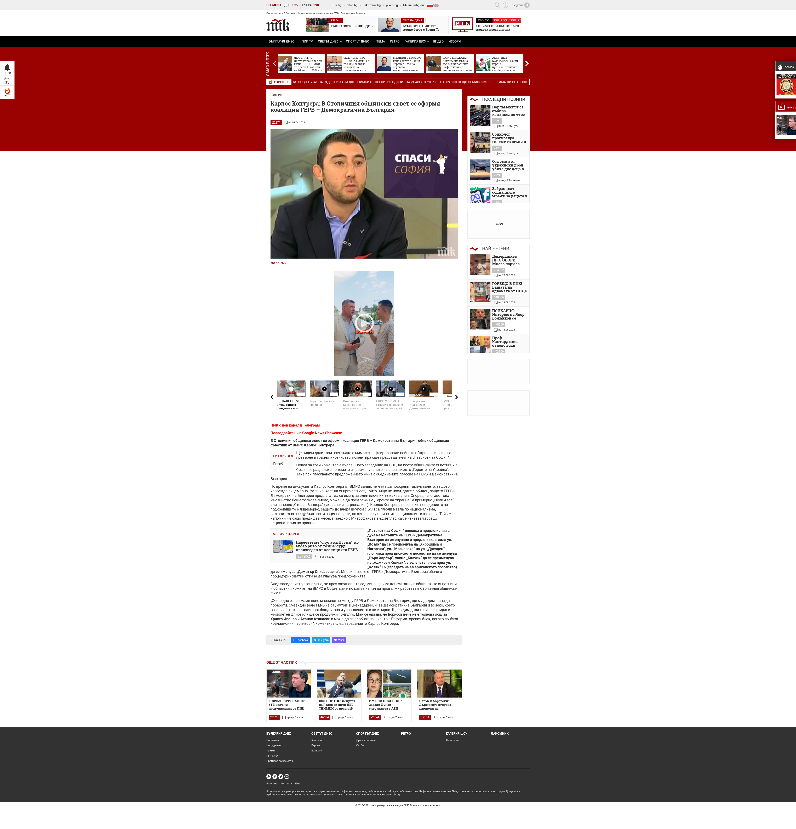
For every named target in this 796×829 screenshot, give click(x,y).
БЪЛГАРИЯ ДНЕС (281, 41)
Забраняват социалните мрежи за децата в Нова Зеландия (509, 192)
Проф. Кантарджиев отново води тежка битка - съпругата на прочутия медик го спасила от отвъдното (508, 341)
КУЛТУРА (272, 755)
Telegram (323, 640)
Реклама (272, 783)
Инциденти (273, 745)
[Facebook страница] (274, 776)
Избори (455, 41)
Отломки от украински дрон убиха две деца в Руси (508, 165)
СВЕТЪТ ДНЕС (328, 41)
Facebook (302, 640)
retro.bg (352, 5)
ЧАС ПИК (276, 95)
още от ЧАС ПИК (281, 662)
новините (274, 5)
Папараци (452, 740)
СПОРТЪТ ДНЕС (357, 41)
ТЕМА (380, 41)
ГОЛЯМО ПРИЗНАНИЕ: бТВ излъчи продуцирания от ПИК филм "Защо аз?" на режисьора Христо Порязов (287, 705)
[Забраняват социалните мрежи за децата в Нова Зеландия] (480, 197)
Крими (270, 750)
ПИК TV (307, 41)
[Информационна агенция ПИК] (278, 24)
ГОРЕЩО (281, 82)
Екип (298, 783)
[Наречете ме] (283, 546)
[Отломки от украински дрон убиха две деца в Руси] (480, 169)
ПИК (283, 263)
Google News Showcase (322, 433)
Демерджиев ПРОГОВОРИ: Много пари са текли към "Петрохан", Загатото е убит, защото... (507, 260)
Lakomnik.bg (372, 5)
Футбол (360, 745)
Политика (272, 740)
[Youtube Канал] (286, 776)
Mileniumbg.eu (413, 5)
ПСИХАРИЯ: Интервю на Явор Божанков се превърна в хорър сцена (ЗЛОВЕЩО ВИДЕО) (509, 314)
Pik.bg (336, 5)
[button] (527, 63)
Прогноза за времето (279, 760)
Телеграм (311, 425)
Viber (341, 640)
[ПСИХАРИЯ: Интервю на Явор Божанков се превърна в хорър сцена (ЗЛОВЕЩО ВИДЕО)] (480, 319)
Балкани (316, 750)
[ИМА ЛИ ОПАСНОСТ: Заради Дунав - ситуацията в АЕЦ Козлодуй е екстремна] (389, 684)
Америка (317, 740)
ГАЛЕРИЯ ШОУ (415, 41)
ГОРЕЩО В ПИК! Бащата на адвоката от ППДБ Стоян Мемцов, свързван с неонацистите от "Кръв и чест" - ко (509, 287)
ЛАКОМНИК (500, 733)
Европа (315, 745)
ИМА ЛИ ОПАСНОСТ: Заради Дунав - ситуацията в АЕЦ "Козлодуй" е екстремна (488, 82)
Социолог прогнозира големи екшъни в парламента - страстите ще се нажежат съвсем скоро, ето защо (509, 137)
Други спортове (366, 740)
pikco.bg (392, 5)
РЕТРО (394, 41)
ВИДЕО (438, 41)
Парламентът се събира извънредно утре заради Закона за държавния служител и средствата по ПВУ (508, 110)
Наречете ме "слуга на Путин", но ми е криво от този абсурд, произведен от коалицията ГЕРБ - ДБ (328, 546)
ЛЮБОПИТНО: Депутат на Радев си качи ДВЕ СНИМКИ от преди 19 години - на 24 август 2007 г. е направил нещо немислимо (310, 82)
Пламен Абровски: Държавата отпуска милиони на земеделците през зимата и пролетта (435, 705)
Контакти (286, 783)
